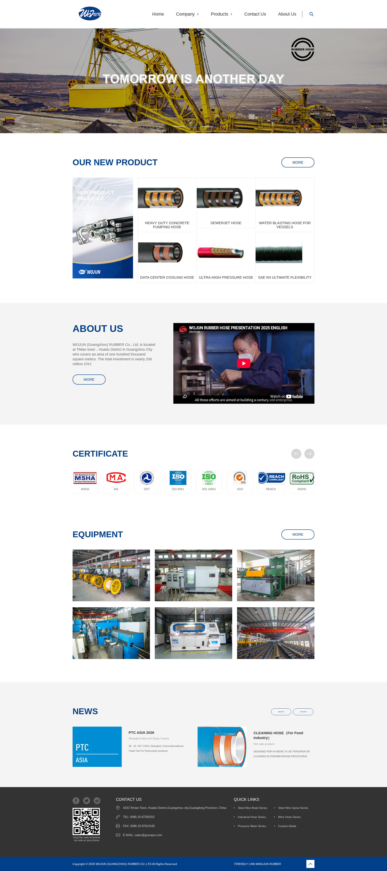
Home (158, 14)
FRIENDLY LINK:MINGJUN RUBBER (229, 864)
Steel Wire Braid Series (252, 807)
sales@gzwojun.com (148, 835)
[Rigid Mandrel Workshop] (275, 633)
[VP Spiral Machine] (111, 633)
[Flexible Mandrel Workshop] (111, 575)
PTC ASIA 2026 (141, 733)
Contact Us (255, 14)
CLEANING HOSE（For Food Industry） (278, 735)
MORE (297, 162)
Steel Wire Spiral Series (293, 807)
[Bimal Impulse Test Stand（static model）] (193, 633)
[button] (296, 454)
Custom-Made (287, 826)
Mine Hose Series (289, 817)
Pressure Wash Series (252, 826)
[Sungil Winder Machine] (275, 575)
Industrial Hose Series (252, 817)
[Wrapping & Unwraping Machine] (193, 575)
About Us (287, 14)
